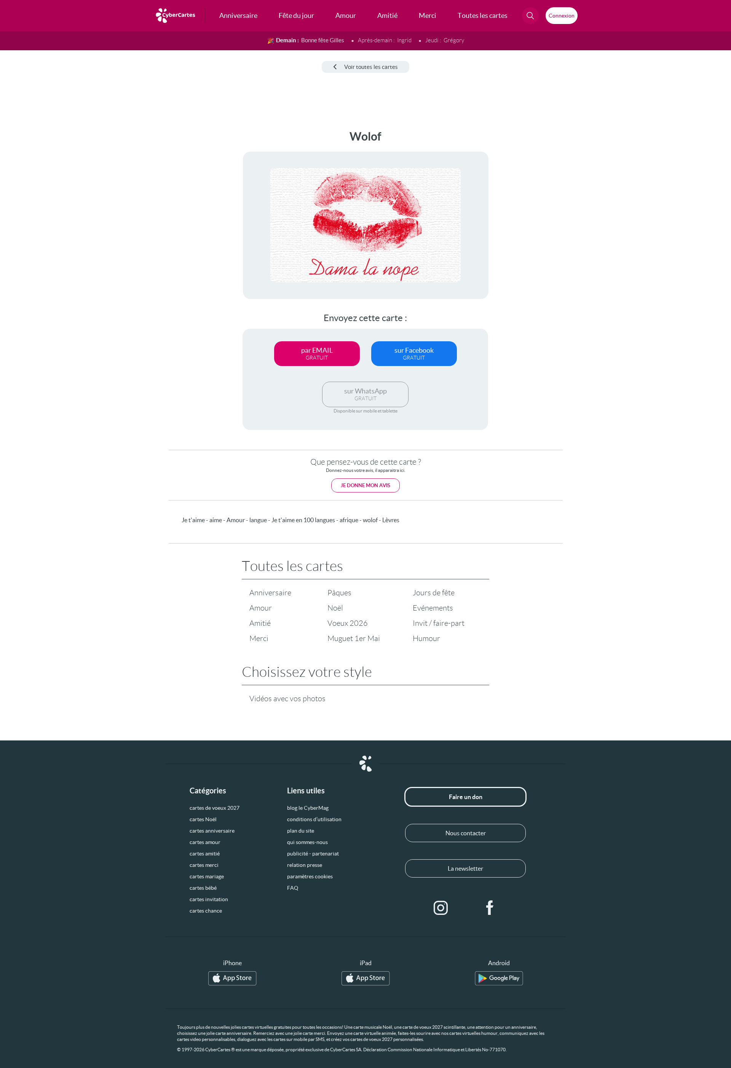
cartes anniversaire (212, 831)
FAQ (292, 888)
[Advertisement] (63, 244)
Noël (335, 608)
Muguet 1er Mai (353, 638)
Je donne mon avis (365, 485)
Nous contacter (465, 833)
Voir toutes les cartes (371, 67)
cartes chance (206, 911)
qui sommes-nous (307, 842)
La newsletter (465, 868)
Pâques (339, 592)
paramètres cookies (310, 876)
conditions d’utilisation (314, 819)
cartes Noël (203, 819)
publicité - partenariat (313, 854)
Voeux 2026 (347, 623)
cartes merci (204, 865)
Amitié (260, 623)
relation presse (304, 865)
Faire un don (465, 796)
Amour (260, 608)
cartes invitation (209, 899)
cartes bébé (203, 888)
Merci (258, 638)
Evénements (433, 608)
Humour (426, 638)
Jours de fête (434, 592)
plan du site (300, 831)
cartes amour (205, 842)
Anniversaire (270, 592)
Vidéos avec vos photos (287, 698)
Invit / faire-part (438, 623)
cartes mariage (207, 876)
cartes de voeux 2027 (214, 808)
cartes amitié (205, 854)
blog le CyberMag (308, 808)
